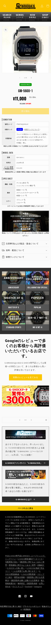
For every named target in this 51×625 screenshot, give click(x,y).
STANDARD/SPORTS (13, 327)
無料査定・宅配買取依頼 (27, 583)
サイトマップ (17, 586)
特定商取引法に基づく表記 (10, 606)
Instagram (38, 586)
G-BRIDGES (28, 620)
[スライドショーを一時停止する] (46, 420)
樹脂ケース (20, 190)
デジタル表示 (21, 183)
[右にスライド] (31, 78)
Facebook (28, 586)
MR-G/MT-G (37, 327)
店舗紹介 (40, 565)
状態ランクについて (31, 129)
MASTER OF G (13, 307)
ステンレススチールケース (26, 193)
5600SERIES (25, 84)
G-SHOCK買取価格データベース (30, 559)
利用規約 (27, 609)
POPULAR (37, 307)
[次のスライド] (31, 420)
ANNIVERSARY (13, 287)
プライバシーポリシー (32, 606)
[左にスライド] (20, 78)
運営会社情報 (19, 577)
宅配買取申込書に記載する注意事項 (25, 580)
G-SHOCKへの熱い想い (16, 568)
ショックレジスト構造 (24, 186)
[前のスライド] (20, 420)
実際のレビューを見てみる (25, 377)
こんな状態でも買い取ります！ (24, 571)
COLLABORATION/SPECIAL (37, 287)
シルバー (19, 203)
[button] (5, 6)
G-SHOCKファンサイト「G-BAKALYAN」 (23, 463)
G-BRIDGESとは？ (24, 499)
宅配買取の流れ (11, 562)
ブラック (19, 200)
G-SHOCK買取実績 (28, 574)
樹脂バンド (20, 196)
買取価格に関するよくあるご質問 (22, 565)
